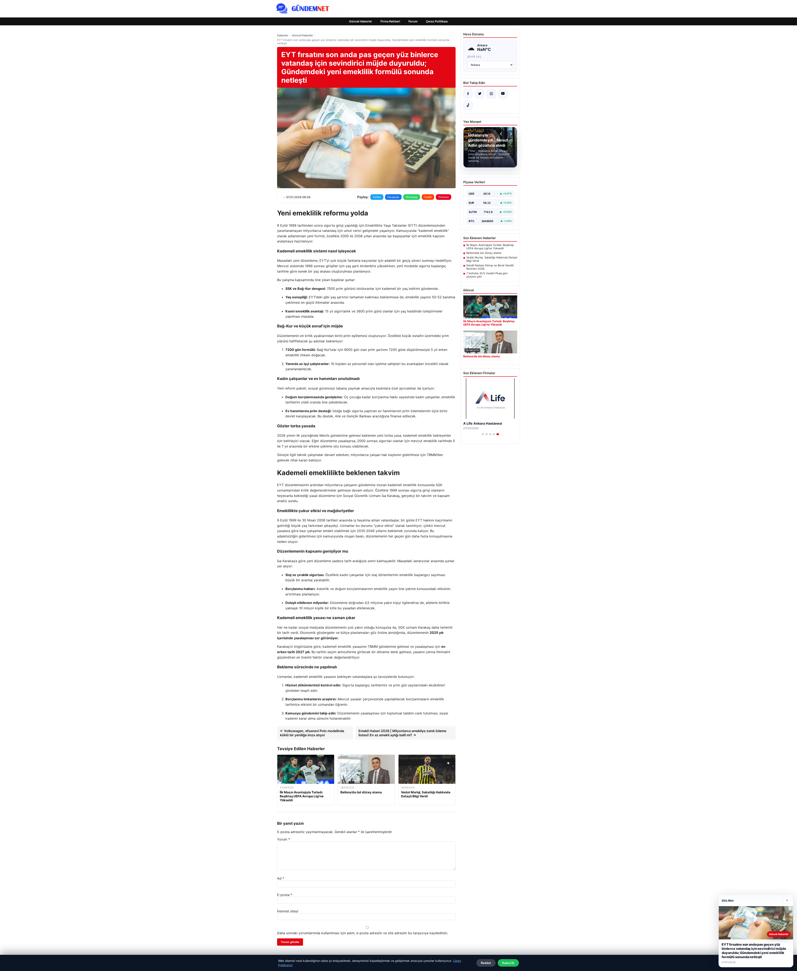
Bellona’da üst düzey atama (483, 252)
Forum (413, 21)
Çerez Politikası (437, 21)
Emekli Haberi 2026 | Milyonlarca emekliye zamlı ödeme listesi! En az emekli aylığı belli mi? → (402, 733)
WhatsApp (412, 197)
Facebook (393, 197)
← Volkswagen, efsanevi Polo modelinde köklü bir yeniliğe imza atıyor (312, 733)
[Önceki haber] (501, 133)
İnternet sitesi (287, 911)
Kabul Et (508, 963)
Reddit (428, 197)
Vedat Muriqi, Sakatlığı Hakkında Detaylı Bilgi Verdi (491, 259)
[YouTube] (503, 93)
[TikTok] (468, 105)
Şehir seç (474, 56)
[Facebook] (468, 93)
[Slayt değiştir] (483, 434)
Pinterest (443, 197)
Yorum (283, 839)
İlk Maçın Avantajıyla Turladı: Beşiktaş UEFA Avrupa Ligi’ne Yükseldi (490, 246)
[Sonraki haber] (510, 133)
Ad (280, 878)
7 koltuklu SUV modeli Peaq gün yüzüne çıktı (487, 275)
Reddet (486, 963)
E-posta (284, 895)
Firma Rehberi (390, 21)
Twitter (377, 197)
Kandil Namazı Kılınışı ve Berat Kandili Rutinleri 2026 (490, 267)
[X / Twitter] (479, 93)
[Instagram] (491, 93)
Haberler (282, 35)
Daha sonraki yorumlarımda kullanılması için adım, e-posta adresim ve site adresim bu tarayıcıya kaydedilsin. (362, 933)
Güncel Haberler (360, 21)
